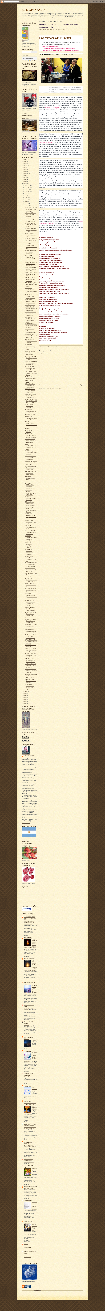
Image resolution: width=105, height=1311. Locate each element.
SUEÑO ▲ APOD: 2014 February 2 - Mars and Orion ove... (31, 670)
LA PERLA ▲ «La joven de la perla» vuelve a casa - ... (31, 240)
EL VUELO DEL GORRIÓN (29, 431)
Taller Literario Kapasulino (28, 1222)
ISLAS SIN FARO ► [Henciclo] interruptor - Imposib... (31, 341)
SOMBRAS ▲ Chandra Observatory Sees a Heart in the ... (30, 457)
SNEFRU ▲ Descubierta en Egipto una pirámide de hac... (30, 636)
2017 (24, 177)
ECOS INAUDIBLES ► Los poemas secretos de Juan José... (30, 590)
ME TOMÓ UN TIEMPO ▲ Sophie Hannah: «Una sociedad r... (31, 564)
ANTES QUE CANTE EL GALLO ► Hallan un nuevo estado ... (31, 269)
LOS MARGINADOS (29, 917)
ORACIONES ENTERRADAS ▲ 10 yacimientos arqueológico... (31, 538)
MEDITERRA (27, 1247)
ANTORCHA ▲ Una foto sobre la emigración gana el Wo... (31, 462)
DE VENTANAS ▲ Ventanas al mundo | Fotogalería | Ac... (30, 301)
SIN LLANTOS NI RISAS (34, 1107)
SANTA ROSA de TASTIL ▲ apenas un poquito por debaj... (31, 209)
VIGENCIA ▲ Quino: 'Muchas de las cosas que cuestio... (30, 680)
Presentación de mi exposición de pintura (29, 1161)
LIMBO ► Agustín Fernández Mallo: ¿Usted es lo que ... (30, 503)
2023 (24, 165)
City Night (34, 1040)
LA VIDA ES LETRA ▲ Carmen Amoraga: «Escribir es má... (30, 621)
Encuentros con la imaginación (28, 1074)
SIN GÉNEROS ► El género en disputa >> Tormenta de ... (30, 440)
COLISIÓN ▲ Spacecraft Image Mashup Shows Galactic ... (31, 452)
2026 (24, 159)
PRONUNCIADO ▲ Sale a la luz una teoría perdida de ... (30, 279)
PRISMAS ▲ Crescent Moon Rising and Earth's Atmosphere (30, 608)
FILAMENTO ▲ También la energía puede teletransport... (31, 626)
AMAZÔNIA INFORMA (30, 1124)
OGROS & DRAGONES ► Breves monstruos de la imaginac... (30, 585)
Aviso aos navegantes (29, 1188)
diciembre (27, 185)
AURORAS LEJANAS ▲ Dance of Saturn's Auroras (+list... (30, 467)
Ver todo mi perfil (26, 823)
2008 (24, 703)
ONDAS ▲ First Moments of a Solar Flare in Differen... (31, 274)
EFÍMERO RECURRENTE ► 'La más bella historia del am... (31, 446)
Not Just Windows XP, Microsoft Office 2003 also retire (30, 1147)
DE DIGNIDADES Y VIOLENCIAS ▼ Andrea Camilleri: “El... (30, 687)
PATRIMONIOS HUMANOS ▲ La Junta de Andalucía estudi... (30, 347)
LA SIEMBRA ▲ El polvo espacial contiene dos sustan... (30, 330)
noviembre (27, 187)
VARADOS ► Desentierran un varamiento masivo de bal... (31, 246)
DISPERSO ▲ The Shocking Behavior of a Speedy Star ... (31, 335)
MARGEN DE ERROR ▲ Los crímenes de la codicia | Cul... (31, 368)
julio (26, 195)
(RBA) (52, 108)
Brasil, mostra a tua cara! (30, 1187)
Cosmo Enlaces (27, 1257)
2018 (24, 175)
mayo (26, 200)
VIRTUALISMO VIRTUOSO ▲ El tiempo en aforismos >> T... (30, 516)
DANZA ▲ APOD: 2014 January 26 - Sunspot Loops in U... (30, 665)
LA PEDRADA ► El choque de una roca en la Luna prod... (31, 308)
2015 (24, 181)
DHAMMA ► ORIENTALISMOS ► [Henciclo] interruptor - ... (31, 596)
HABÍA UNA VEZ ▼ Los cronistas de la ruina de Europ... (31, 373)
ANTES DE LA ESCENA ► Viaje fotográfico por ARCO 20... (31, 363)
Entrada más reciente (45, 385)
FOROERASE (27, 1051)
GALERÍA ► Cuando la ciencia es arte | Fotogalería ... (30, 313)
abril (26, 201)
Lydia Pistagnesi (28, 1200)
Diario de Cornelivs (29, 959)
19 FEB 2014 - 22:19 (67, 54)
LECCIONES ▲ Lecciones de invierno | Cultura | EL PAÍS (31, 579)
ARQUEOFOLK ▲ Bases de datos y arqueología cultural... (31, 641)
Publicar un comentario (45, 353)
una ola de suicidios (46, 142)
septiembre (27, 191)
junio (26, 197)
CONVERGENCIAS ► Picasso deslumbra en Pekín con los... (30, 235)
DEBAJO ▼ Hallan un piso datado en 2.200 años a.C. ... (30, 569)
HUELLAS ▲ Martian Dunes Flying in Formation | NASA (30, 385)
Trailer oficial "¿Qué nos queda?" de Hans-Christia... (30, 214)
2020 (24, 171)
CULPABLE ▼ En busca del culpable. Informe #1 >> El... (30, 655)
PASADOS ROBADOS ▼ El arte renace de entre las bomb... (31, 325)
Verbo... (26, 1244)
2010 (24, 699)
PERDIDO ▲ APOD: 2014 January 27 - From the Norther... (30, 660)
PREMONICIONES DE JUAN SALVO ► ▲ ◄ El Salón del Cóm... (31, 395)
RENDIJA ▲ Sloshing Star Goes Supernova (30, 377)
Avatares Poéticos (28, 1159)
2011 (24, 697)
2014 (24, 183)
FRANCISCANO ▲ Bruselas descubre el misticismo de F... (30, 631)
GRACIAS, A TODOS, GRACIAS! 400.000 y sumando (31, 224)
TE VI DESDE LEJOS (30, 414)
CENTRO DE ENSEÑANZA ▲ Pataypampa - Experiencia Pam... (30, 485)
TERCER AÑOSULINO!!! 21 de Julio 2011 (34, 1227)
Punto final (26, 1076)
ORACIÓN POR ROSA (30, 305)
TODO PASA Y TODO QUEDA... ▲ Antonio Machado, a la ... (31, 352)
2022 (24, 167)
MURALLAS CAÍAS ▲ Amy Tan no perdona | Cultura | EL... (31, 357)
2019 (24, 173)
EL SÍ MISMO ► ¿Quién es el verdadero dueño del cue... (31, 284)
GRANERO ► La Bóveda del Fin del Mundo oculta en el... (31, 263)
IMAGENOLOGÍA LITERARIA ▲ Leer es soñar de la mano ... (31, 522)
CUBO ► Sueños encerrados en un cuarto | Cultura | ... (30, 296)
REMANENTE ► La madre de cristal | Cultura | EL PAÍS (30, 219)
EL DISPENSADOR (34, 10)
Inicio (62, 385)
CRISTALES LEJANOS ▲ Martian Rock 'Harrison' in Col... (31, 675)
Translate (34, 60)
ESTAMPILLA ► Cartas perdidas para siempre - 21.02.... (31, 229)
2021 (24, 169)
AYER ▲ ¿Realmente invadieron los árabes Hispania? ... (30, 498)
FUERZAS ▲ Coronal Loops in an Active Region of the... (30, 390)
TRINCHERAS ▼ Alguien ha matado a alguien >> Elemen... (30, 435)
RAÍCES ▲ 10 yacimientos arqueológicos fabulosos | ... (29, 551)
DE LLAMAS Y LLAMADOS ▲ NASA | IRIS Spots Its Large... (31, 290)
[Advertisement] (54, 369)
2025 (24, 161)
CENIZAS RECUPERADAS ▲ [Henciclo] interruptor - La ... (31, 424)
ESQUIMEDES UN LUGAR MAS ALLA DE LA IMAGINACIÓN (30, 1102)
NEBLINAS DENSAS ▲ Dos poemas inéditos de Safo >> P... (30, 532)
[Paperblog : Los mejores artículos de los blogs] (27, 910)
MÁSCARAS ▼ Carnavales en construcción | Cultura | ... (31, 258)
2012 (24, 695)
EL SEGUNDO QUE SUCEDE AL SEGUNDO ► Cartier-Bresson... (31, 509)
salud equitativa (29, 756)
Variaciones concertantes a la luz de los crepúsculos (34, 1205)
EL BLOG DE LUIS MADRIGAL (29, 1005)
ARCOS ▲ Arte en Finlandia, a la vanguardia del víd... (30, 406)
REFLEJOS (27, 428)
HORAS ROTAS (28, 938)
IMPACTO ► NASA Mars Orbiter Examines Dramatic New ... (31, 613)
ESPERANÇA (34, 1169)
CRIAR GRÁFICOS (34, 1089)
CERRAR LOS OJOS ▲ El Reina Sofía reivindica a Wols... (30, 473)
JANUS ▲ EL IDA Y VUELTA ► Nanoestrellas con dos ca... (30, 558)
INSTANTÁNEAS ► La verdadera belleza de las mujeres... (30, 411)
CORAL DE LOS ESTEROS (28, 1143)
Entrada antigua (78, 385)
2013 (24, 693)
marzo (26, 204)
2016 (24, 179)
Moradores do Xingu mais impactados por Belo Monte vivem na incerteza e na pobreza (30, 1128)
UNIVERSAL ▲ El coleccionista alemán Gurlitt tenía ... (30, 527)
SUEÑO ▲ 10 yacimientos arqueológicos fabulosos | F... (29, 545)
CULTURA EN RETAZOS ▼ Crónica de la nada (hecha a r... (31, 574)
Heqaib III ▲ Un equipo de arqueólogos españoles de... (30, 252)
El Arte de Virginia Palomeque (28, 1038)
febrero (27, 205)
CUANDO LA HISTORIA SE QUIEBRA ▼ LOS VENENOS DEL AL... (31, 400)
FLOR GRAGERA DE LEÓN (47, 54)
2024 (24, 163)
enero (26, 691)
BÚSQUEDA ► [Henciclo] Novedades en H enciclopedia (31, 418)
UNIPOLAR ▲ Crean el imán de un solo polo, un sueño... (31, 650)
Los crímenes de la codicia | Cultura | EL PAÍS (51, 29)
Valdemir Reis (27, 1086)
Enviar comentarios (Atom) (54, 389)
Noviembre (26, 1025)
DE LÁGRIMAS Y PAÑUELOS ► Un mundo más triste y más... (30, 319)
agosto (26, 193)
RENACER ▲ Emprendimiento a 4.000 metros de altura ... (31, 479)
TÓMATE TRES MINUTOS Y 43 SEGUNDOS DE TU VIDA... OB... (30, 492)
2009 (24, 701)
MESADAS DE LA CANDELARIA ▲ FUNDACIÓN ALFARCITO (30, 603)
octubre (27, 189)
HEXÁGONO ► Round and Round (30, 645)
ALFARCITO (28, 617)
